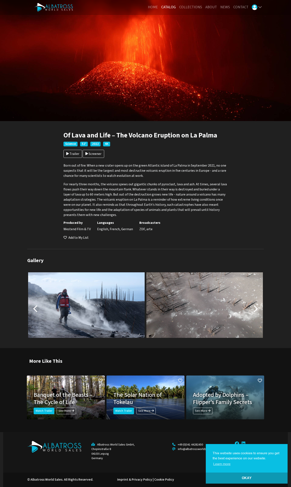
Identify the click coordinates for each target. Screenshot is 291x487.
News (225, 7)
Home (153, 7)
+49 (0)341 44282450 (190, 444)
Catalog (168, 7)
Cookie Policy (164, 479)
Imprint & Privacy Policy (134, 479)
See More (65, 411)
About (211, 7)
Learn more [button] (221, 464)
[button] (257, 7)
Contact (240, 7)
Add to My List (78, 237)
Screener (94, 153)
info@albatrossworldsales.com (198, 449)
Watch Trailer (44, 411)
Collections (190, 7)
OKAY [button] (247, 478)
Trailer (74, 153)
